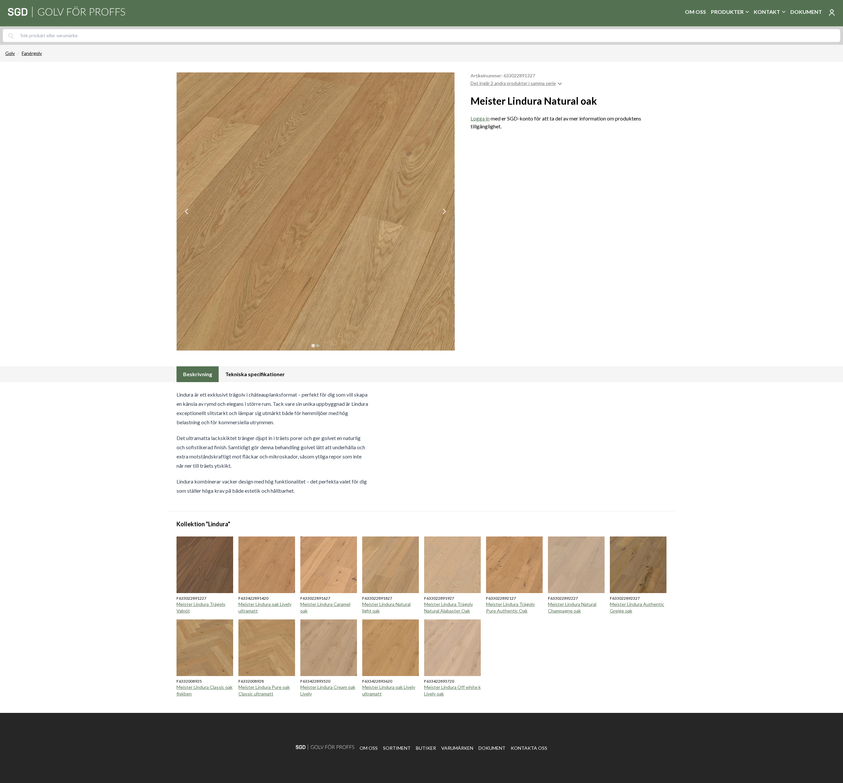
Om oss (695, 12)
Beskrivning (197, 374)
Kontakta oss (529, 748)
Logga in (480, 118)
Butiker (426, 748)
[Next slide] (444, 211)
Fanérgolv (32, 53)
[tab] (313, 345)
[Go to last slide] (187, 211)
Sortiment (397, 748)
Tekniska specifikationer (255, 374)
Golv (10, 53)
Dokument (806, 12)
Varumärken (457, 748)
